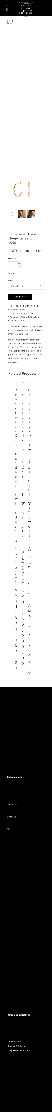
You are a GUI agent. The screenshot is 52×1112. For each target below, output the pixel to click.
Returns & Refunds (16, 1046)
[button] (26, 18)
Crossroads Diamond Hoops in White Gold (16, 460)
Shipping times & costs (19, 1051)
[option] (21, 189)
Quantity (12, 258)
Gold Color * (13, 280)
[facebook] (7, 5)
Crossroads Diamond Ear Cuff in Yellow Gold (29, 465)
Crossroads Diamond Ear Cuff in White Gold (23, 463)
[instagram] (7, 9)
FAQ (9, 829)
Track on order (14, 1042)
